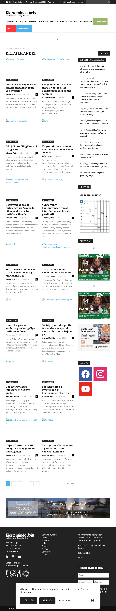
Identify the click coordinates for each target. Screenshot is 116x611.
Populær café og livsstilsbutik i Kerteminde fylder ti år (56, 389)
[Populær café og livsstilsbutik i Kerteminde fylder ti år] (58, 371)
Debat (62, 21)
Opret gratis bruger (67, 2)
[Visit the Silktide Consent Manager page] (92, 600)
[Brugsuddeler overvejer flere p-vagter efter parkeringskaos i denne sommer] (58, 69)
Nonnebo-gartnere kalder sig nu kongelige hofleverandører (20, 328)
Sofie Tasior (47, 156)
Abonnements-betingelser (90, 534)
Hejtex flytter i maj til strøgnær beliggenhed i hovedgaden (20, 448)
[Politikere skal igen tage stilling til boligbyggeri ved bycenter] (22, 69)
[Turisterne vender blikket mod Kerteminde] (58, 254)
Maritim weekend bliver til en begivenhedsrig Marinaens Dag (20, 272)
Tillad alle (28, 600)
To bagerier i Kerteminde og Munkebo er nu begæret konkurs (57, 448)
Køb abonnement (51, 2)
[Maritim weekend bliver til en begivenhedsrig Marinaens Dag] (22, 254)
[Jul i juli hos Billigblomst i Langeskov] (22, 131)
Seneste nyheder (49, 534)
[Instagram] (100, 374)
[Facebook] (85, 374)
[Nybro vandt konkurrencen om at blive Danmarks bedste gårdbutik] (58, 189)
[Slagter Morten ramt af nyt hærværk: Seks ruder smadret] (58, 131)
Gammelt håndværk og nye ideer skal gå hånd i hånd (93, 69)
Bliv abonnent (23, 28)
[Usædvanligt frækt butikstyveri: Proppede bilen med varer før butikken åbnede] (22, 189)
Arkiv (80, 557)
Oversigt (11, 21)
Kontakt (81, 548)
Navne (73, 21)
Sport (53, 21)
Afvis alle (47, 600)
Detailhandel (12, 80)
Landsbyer (46, 551)
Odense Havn (100, 21)
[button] (108, 2)
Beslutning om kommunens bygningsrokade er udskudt (93, 133)
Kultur (42, 21)
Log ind (80, 2)
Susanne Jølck (11, 94)
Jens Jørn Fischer (49, 276)
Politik (23, 21)
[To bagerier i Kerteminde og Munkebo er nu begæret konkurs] (58, 430)
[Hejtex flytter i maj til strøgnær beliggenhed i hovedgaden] (22, 430)
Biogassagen (86, 21)
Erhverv (32, 21)
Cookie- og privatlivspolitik (90, 537)
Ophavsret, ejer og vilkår (89, 540)
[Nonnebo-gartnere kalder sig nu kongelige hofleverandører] (22, 310)
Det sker (11, 28)
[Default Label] (85, 389)
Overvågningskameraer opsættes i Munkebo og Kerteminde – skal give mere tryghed (94, 84)
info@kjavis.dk (12, 551)
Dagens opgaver (92, 195)
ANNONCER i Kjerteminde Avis (92, 545)
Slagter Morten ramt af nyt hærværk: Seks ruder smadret (57, 149)
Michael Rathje (48, 97)
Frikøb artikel (84, 553)
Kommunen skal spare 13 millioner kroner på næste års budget (94, 111)
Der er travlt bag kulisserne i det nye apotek (18, 389)
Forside (9, 48)
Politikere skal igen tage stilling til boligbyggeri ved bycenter (21, 87)
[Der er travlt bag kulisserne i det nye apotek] (22, 371)
